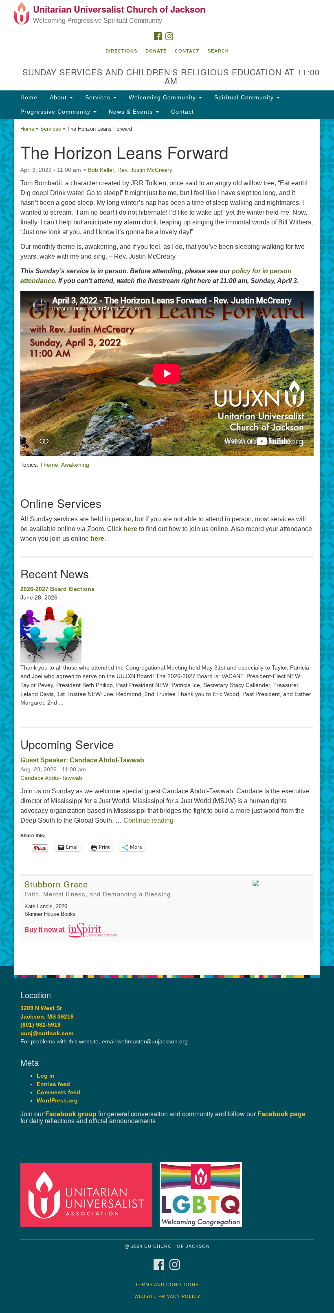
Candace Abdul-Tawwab (51, 778)
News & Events (132, 111)
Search (218, 50)
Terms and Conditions (167, 1284)
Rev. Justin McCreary (144, 170)
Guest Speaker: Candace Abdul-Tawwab (82, 760)
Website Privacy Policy (167, 1296)
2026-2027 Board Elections (57, 589)
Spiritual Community (245, 97)
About (59, 97)
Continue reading (148, 820)
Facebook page (281, 1113)
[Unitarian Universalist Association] (89, 1194)
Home (28, 97)
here (130, 528)
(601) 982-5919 (40, 1025)
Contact (187, 50)
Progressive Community (56, 111)
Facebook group (71, 1113)
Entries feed (53, 1084)
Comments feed (58, 1092)
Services (98, 97)
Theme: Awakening (64, 464)
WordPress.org (57, 1101)
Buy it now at (45, 930)
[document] (167, 542)
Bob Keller (101, 170)
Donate (156, 50)
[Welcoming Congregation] (204, 1194)
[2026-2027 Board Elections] (167, 632)
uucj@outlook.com (46, 1033)
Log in (46, 1076)
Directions (121, 50)
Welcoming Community (163, 97)
